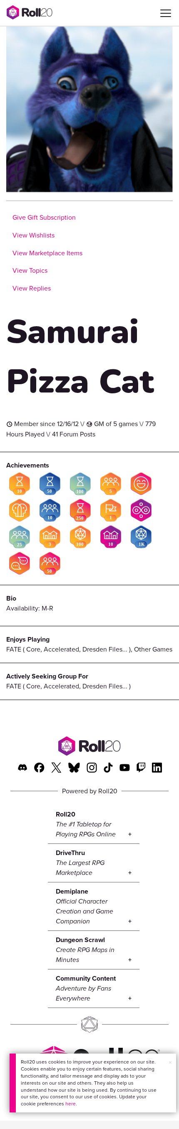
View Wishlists (33, 235)
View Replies (31, 288)
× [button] (170, 1062)
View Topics (29, 270)
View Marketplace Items (47, 253)
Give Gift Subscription (44, 217)
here (70, 1103)
